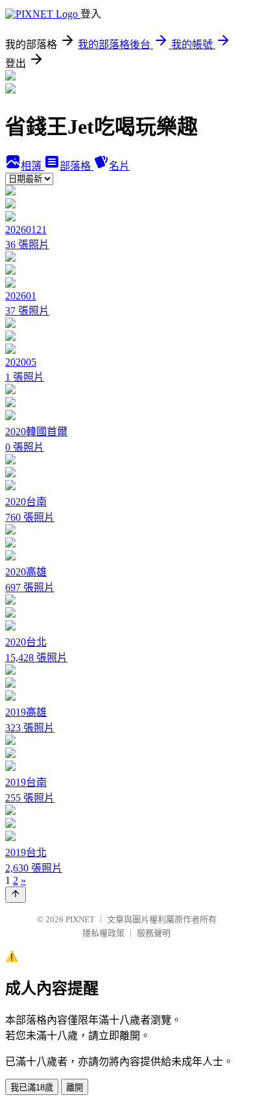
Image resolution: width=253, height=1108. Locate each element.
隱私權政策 (103, 933)
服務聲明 (154, 933)
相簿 (32, 165)
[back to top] (15, 895)
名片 (119, 165)
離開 (74, 1087)
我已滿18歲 (31, 1087)
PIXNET (80, 919)
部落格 (76, 165)
